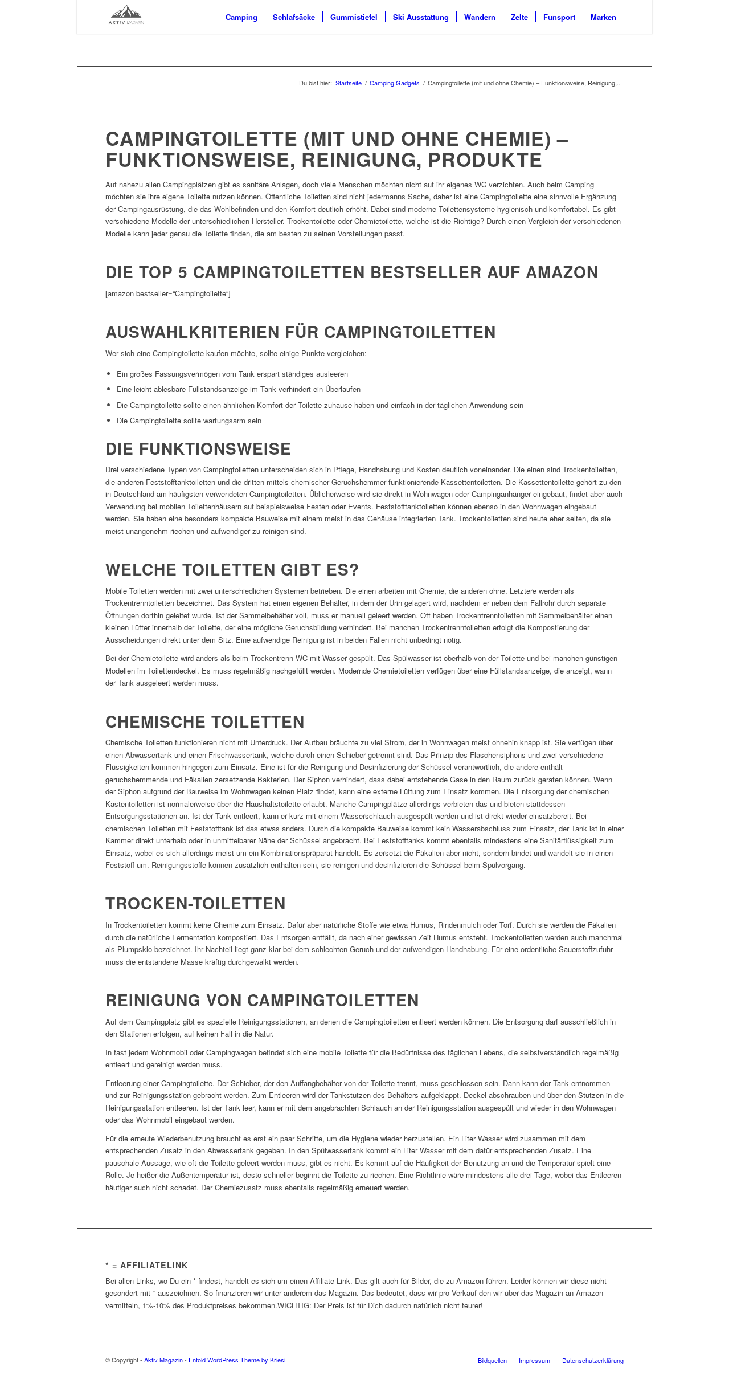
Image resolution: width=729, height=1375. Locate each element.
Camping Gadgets (395, 83)
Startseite (348, 83)
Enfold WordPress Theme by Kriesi (237, 1359)
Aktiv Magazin (163, 1359)
